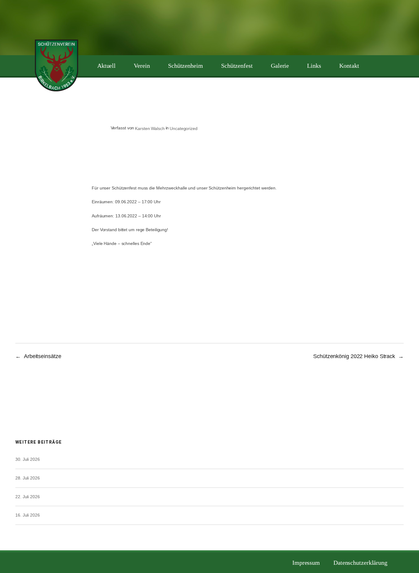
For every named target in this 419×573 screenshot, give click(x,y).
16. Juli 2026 (27, 515)
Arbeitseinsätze (42, 356)
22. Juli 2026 (27, 496)
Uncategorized (184, 128)
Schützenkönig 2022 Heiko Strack (354, 356)
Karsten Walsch (150, 128)
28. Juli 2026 (27, 478)
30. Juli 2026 (27, 459)
